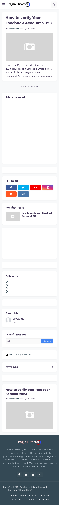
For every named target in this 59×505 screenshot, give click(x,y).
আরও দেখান (16, 322)
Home (13, 495)
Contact (33, 495)
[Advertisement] (29, 131)
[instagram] (47, 187)
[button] (3, 4)
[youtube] (35, 187)
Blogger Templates (43, 490)
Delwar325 (18, 319)
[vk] (23, 194)
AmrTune (24, 487)
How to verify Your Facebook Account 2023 (29, 20)
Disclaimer (16, 499)
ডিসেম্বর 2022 (29, 367)
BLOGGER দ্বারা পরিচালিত (20, 354)
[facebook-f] (11, 187)
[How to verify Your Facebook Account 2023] (29, 47)
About (23, 495)
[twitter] (23, 187)
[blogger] (11, 194)
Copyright (30, 499)
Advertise (44, 499)
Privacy (45, 495)
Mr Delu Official (16, 490)
